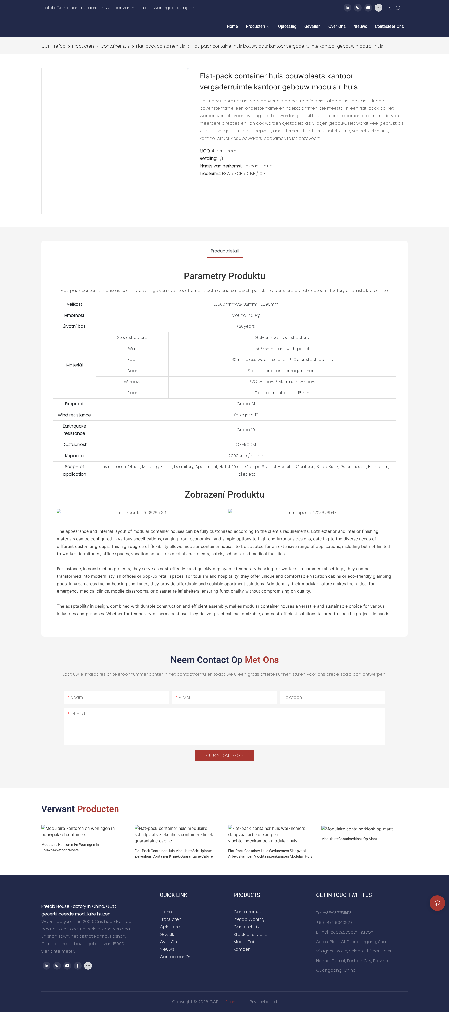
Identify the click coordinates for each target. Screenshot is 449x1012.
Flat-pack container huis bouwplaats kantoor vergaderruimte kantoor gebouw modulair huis (287, 46)
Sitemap (234, 1002)
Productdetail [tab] (225, 251)
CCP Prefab (53, 46)
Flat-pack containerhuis (160, 46)
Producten (83, 46)
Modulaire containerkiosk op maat (349, 839)
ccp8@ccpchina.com (353, 932)
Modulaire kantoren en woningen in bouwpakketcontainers (70, 847)
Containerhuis (115, 46)
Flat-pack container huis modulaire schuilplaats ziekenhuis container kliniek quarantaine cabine (174, 853)
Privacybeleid (263, 1002)
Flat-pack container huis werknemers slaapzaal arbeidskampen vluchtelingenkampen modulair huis (270, 853)
